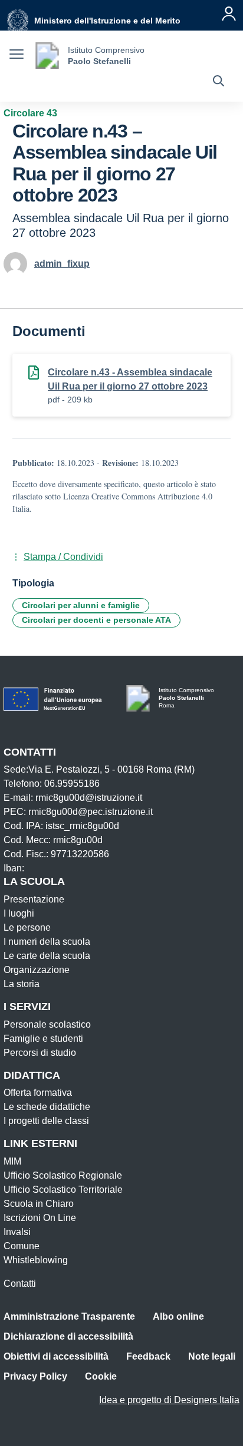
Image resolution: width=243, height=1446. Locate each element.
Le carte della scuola (47, 956)
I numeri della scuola (47, 942)
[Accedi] (228, 13)
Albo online (178, 1316)
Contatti (20, 1284)
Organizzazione (37, 970)
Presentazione (34, 899)
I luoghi (19, 913)
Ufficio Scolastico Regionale (63, 1175)
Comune (22, 1246)
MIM (12, 1161)
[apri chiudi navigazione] (16, 56)
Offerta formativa (38, 1093)
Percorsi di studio (40, 1053)
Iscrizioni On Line (40, 1218)
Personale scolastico (47, 1024)
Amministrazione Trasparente (69, 1316)
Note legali (211, 1356)
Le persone (27, 927)
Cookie (101, 1376)
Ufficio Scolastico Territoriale (63, 1190)
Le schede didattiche (47, 1107)
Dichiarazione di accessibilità (68, 1336)
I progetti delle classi (46, 1121)
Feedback (148, 1356)
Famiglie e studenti (43, 1039)
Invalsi (17, 1232)
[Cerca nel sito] (218, 82)
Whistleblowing (36, 1260)
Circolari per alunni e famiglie (81, 605)
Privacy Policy (35, 1376)
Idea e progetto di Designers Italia (169, 1400)
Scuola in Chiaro (39, 1204)
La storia (22, 984)
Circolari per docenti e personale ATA (96, 620)
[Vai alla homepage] (47, 55)
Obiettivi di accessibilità (56, 1356)
